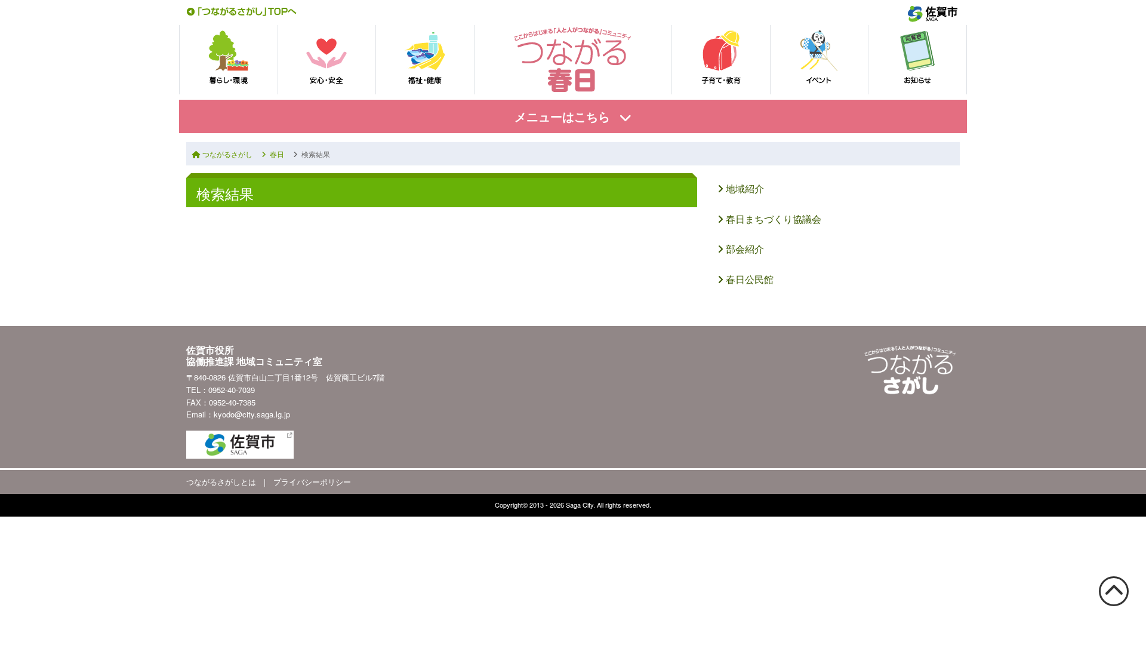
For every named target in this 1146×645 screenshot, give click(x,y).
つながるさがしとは (221, 481)
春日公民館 (748, 279)
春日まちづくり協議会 (772, 219)
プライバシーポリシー (312, 481)
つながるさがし (226, 154)
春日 (275, 154)
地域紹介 (743, 188)
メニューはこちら (562, 116)
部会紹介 (743, 249)
